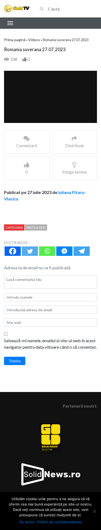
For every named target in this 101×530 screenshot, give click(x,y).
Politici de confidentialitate (59, 522)
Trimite (15, 361)
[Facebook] (13, 251)
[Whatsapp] (47, 251)
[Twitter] (30, 251)
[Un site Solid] (17, 8)
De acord (26, 522)
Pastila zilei (36, 227)
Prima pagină (15, 39)
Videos (34, 39)
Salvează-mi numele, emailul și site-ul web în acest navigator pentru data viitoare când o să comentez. (50, 343)
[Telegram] (82, 251)
